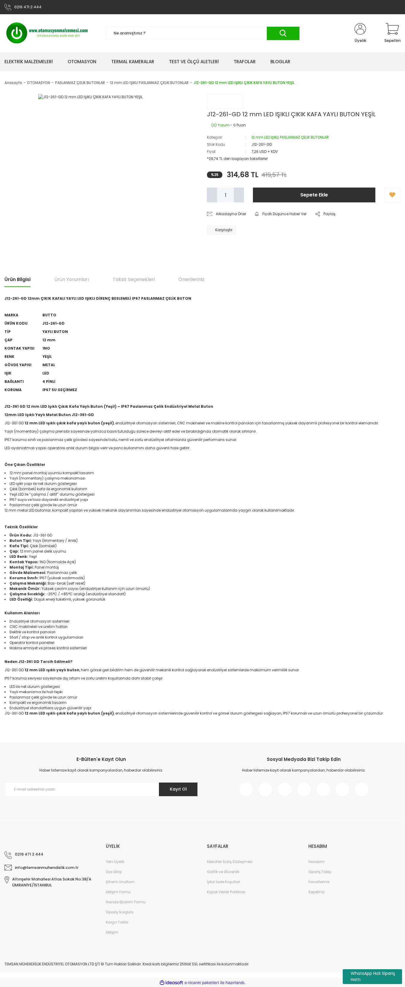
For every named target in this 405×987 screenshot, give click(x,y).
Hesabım (316, 861)
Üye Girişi (114, 871)
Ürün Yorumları (71, 279)
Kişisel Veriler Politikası (226, 891)
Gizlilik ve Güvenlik (223, 871)
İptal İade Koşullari (223, 881)
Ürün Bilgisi (17, 279)
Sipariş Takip (319, 871)
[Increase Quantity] (239, 195)
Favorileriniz (318, 881)
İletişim (112, 932)
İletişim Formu (118, 891)
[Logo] (47, 33)
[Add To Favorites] (392, 195)
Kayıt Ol (178, 789)
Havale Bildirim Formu (126, 902)
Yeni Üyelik (115, 861)
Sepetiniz (316, 891)
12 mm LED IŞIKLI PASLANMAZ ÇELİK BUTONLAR (290, 137)
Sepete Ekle (314, 194)
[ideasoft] (171, 983)
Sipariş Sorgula (119, 912)
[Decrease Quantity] (212, 195)
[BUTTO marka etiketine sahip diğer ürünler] (225, 101)
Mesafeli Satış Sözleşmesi (230, 861)
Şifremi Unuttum (120, 881)
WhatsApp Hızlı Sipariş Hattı (373, 976)
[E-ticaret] (201, 983)
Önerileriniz (191, 279)
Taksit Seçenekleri (134, 279)
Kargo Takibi (117, 922)
